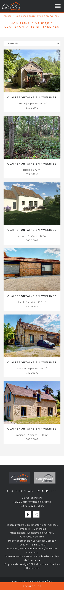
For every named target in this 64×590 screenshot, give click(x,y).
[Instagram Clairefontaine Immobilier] (36, 514)
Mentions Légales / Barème (32, 581)
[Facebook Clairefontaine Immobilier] (28, 514)
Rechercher (32, 586)
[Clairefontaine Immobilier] (12, 6)
